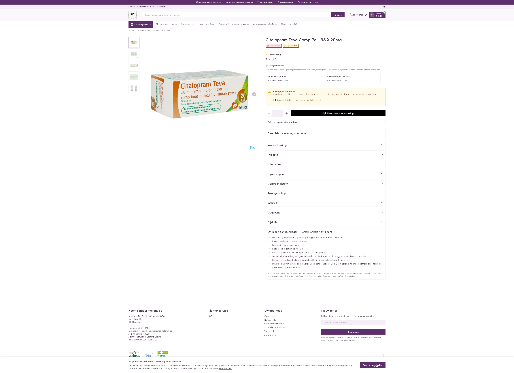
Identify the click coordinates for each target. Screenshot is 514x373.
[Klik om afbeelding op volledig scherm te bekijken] (199, 94)
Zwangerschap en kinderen (265, 23)
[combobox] (236, 14)
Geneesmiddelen (207, 23)
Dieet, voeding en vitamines (183, 23)
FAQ (210, 315)
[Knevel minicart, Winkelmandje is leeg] (372, 14)
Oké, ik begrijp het (373, 365)
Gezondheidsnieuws (145, 6)
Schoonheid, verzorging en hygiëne (234, 23)
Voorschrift (161, 6)
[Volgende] (254, 94)
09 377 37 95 (144, 327)
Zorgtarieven (270, 334)
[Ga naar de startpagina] (132, 15)
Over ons (268, 315)
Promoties (163, 23)
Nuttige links (270, 319)
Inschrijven (353, 331)
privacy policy (349, 340)
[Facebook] (383, 355)
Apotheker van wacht (274, 327)
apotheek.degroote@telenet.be (157, 330)
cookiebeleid (225, 368)
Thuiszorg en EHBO (289, 23)
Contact (131, 6)
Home (131, 30)
